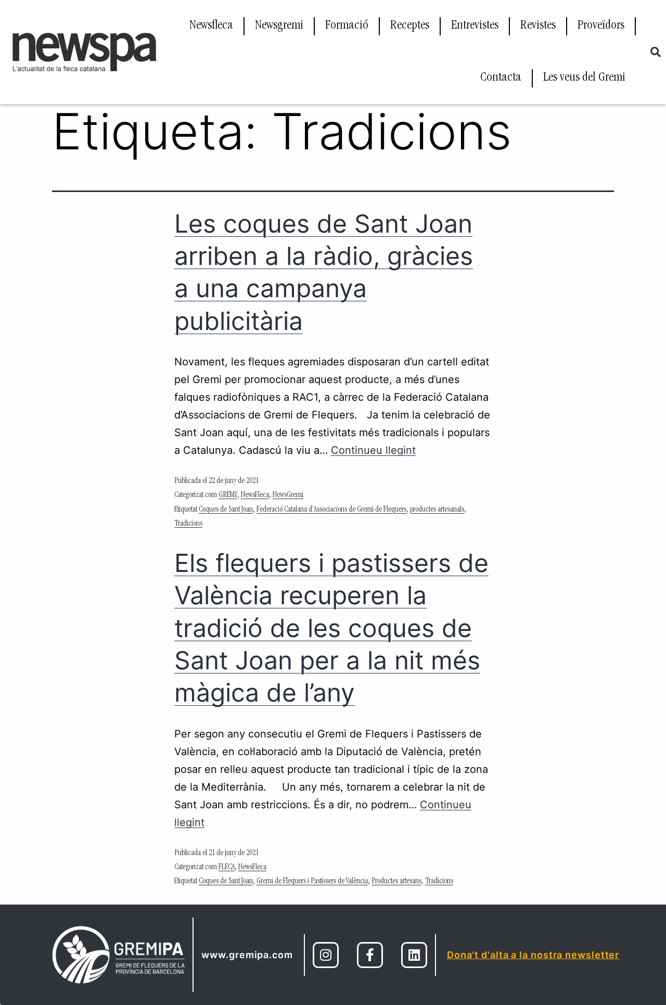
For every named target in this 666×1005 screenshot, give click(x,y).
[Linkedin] (414, 955)
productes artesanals (437, 510)
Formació (346, 26)
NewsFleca (255, 495)
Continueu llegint (373, 450)
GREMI (228, 495)
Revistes (538, 26)
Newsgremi (279, 26)
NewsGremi (288, 495)
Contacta (500, 78)
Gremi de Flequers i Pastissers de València (312, 881)
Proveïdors (601, 26)
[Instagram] (326, 955)
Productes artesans (396, 881)
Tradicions (188, 524)
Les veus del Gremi (584, 78)
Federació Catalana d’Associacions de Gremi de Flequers (331, 510)
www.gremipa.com (247, 954)
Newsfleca (211, 26)
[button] (655, 52)
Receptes (409, 26)
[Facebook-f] (370, 955)
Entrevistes (474, 26)
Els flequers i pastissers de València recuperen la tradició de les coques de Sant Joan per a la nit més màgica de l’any (331, 628)
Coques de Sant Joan (226, 510)
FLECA (227, 867)
